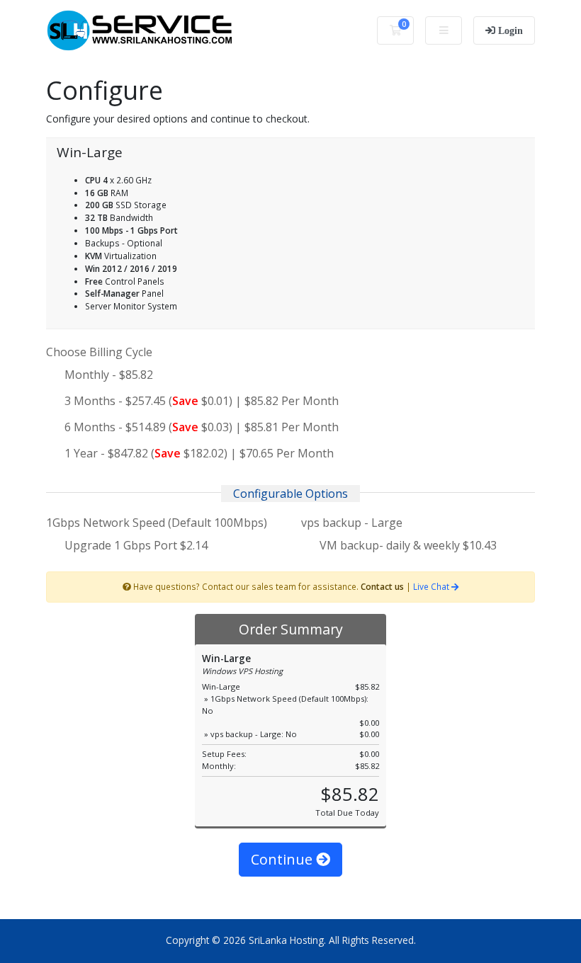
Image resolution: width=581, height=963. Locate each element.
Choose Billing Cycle (99, 352)
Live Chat (432, 586)
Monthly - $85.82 (108, 374)
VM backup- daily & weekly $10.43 (407, 545)
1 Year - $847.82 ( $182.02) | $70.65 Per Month (199, 453)
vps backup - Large (351, 522)
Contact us (382, 586)
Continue (283, 859)
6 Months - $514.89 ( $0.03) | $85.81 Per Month (201, 427)
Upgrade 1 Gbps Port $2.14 (135, 545)
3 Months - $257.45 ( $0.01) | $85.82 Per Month (201, 401)
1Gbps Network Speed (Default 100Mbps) (156, 522)
